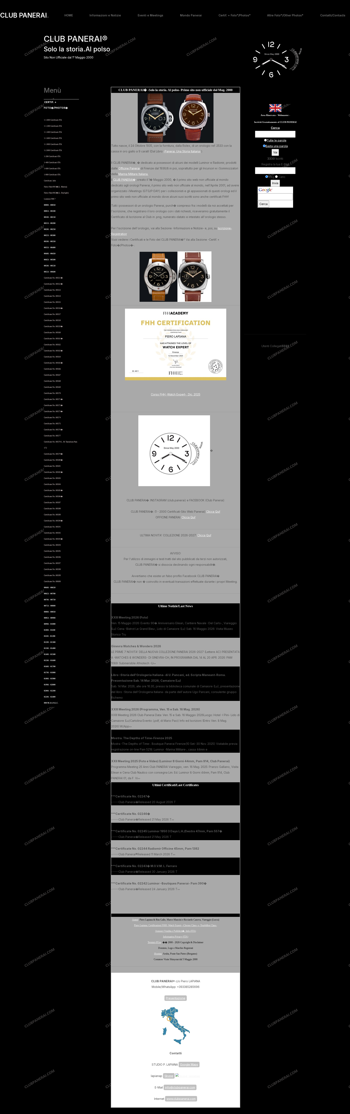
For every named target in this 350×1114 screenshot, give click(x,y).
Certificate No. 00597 (52, 563)
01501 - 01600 (49, 660)
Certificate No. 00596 (52, 557)
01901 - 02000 (49, 685)
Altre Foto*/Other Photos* (285, 15)
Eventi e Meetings (150, 15)
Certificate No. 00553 (52, 290)
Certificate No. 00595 (52, 551)
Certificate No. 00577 (52, 436)
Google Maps (189, 1064)
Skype (168, 1076)
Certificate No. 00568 (52, 381)
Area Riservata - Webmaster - (275, 115)
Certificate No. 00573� (53, 411)
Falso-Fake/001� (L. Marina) (55, 187)
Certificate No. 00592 (52, 533)
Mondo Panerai (191, 15)
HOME (68, 15)
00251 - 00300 (49, 235)
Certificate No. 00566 (52, 369)
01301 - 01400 (49, 648)
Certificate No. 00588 (52, 509)
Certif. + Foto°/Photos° (235, 15)
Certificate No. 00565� (53, 363)
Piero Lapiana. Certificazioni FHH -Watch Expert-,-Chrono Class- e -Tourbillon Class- (175, 925)
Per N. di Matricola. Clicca (56, 114)
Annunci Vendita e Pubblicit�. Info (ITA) (175, 931)
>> (127, 635)
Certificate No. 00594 (52, 545)
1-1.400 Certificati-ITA (53, 132)
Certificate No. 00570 (52, 393)
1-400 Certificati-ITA (52, 163)
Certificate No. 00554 (52, 296)
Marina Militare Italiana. (133, 174)
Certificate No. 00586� (53, 496)
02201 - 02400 (49, 697)
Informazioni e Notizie (105, 15)
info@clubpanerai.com (180, 1087)
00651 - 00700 (49, 594)
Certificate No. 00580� (53, 460)
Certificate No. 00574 (52, 418)
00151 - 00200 (49, 223)
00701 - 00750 (49, 600)
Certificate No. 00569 (52, 387)
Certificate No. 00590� (53, 521)
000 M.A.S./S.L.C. (51, 703)
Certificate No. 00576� (53, 430)
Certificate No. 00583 (52, 478)
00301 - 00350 (49, 241)
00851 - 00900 (49, 618)
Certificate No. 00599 (52, 575)
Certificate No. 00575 (52, 424)
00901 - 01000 (49, 624)
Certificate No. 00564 (52, 357)
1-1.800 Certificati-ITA (53, 144)
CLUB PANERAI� (124, 179)
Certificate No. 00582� (53, 472)
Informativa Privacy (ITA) (175, 936)
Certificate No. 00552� (53, 284)
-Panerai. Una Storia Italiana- (182, 151)
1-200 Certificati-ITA (52, 156)
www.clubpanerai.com (181, 1098)
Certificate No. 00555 (52, 302)
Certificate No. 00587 (52, 503)
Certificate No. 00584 (52, 484)
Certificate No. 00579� (53, 454)
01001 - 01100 (49, 630)
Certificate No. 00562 (52, 345)
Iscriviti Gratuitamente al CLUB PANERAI (275, 122)
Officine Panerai (129, 168)
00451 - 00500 (49, 260)
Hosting (158, 953)
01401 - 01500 (49, 654)
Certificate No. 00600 (52, 581)
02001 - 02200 (49, 691)
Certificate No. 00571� (53, 399)
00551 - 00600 (49, 272)
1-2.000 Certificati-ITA (53, 150)
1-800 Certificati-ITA (52, 175)
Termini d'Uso (154, 942)
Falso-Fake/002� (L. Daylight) (56, 193)
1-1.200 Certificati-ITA (53, 126)
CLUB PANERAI (24, 15)
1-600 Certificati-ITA (52, 169)
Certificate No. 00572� (53, 405)
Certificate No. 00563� (53, 351)
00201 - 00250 (49, 229)
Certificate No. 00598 (52, 569)
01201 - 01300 (49, 642)
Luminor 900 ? (49, 199)
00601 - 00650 (49, 588)
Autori (135, 919)
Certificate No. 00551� (53, 278)
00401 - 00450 (49, 254)
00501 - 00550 (49, 266)
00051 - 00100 (49, 211)
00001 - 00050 (49, 205)
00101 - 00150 (49, 217)
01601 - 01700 (49, 666)
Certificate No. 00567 (52, 375)
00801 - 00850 (49, 612)
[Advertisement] (175, 902)
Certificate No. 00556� (53, 308)
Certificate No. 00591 (52, 527)
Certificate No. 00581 (52, 466)
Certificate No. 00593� (53, 539)
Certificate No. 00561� (53, 339)
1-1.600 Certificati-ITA (53, 138)
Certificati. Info (50, 181)
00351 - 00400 (49, 248)
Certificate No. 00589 (52, 515)
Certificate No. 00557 (52, 314)
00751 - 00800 (49, 606)
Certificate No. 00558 (52, 320)
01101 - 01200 (49, 636)
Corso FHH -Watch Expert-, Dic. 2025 (175, 394)
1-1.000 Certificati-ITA (53, 120)
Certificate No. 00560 (52, 333)
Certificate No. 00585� (53, 490)
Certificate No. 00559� (53, 326)
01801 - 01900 (49, 679)
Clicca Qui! (213, 511)
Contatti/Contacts (332, 15)
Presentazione (175, 998)
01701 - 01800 (49, 673)
